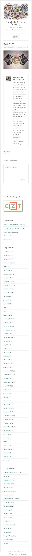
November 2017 (8, 285)
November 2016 (8, 330)
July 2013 (6, 460)
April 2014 (6, 445)
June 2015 (6, 393)
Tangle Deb (7, 532)
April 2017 (6, 311)
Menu (17, 37)
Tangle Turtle (7, 513)
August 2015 (7, 386)
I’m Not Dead (7, 239)
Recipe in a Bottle (9, 480)
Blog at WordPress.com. (16, 551)
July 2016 (6, 345)
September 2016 (8, 337)
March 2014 (6, 449)
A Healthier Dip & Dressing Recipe (14, 228)
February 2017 (7, 319)
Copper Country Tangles (11, 498)
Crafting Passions (9, 484)
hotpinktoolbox (8, 487)
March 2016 (6, 360)
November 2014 (8, 419)
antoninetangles (8, 495)
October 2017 (7, 289)
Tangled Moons (8, 521)
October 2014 (7, 423)
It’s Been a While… (9, 236)
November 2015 (8, 374)
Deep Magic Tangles (9, 525)
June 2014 (6, 438)
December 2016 (8, 326)
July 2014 (6, 434)
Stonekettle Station (9, 491)
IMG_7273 (6, 152)
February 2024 (7, 255)
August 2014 (7, 430)
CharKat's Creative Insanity (16, 23)
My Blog (6, 476)
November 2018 (8, 263)
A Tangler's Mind (8, 502)
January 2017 (7, 322)
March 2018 (6, 270)
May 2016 (6, 352)
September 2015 (8, 382)
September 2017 (8, 293)
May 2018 (6, 266)
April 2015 (6, 401)
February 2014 (7, 453)
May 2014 (6, 441)
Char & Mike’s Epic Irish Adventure (14, 224)
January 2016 (7, 367)
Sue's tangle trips (8, 510)
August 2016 (7, 341)
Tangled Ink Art (8, 506)
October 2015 (7, 378)
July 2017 (6, 300)
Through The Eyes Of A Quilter (13, 472)
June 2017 (6, 304)
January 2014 (7, 456)
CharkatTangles (22, 47)
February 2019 (7, 259)
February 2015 (7, 408)
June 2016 (6, 348)
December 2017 (8, 281)
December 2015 (8, 371)
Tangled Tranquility (9, 536)
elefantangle (7, 528)
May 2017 (6, 307)
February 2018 (7, 274)
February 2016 (7, 363)
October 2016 (7, 334)
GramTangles (7, 517)
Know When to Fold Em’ (11, 232)
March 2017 (6, 315)
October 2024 (7, 252)
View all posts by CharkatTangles (18, 143)
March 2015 (6, 404)
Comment (22, 179)
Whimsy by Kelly (8, 539)
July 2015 (6, 389)
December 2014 (8, 415)
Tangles (6, 543)
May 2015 (6, 397)
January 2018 (7, 278)
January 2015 (7, 412)
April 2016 (6, 356)
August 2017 (7, 296)
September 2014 (8, 427)
